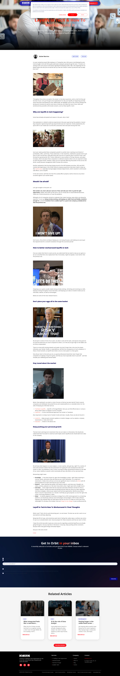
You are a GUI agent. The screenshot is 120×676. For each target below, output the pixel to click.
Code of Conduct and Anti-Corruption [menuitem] (84, 672)
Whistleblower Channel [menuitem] (71, 672)
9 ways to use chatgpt (67, 501)
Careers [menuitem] (75, 658)
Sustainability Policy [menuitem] (96, 672)
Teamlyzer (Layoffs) (40, 409)
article (79, 481)
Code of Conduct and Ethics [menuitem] (60, 672)
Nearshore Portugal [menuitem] (56, 662)
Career (34, 533)
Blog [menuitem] (75, 662)
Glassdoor (37, 421)
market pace (38, 169)
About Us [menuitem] (76, 660)
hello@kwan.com (88, 658)
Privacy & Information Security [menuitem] (47, 672)
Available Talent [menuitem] (55, 664)
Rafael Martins (44, 56)
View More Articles (60, 645)
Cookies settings (62, 14)
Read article (26, 634)
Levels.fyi (37, 418)
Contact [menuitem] (75, 664)
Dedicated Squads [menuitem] (56, 660)
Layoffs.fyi (37, 412)
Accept (72, 14)
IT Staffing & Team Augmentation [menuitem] (59, 658)
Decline (82, 14)
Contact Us (92, 3)
